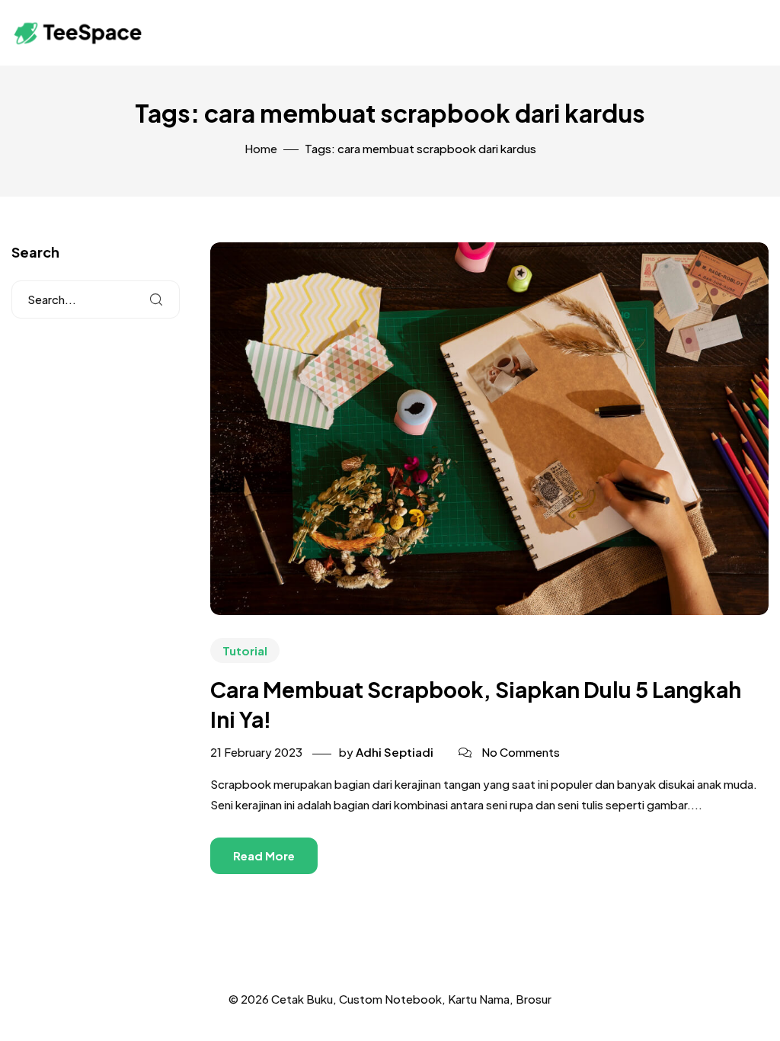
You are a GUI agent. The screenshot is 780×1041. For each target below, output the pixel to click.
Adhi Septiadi (394, 752)
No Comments (520, 752)
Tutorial (244, 650)
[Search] (156, 299)
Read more (264, 855)
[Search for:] (95, 299)
